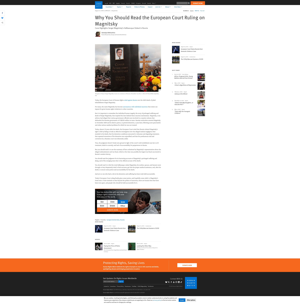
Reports (128, 7)
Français (123, 3)
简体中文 (197, 10)
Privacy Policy (120, 286)
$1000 (112, 205)
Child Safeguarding (142, 286)
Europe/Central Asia (113, 220)
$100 (112, 201)
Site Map (134, 286)
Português (138, 3)
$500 (102, 205)
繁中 (114, 3)
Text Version (151, 286)
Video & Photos (139, 7)
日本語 (133, 3)
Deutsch (128, 3)
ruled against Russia (130, 100)
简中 (110, 3)
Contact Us (106, 286)
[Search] (189, 3)
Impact (150, 7)
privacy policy (157, 300)
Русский (144, 3)
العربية (106, 3)
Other (122, 205)
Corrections (113, 286)
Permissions (128, 286)
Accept (182, 300)
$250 (123, 201)
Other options (191, 300)
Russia (122, 220)
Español (149, 3)
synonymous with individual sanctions (135, 107)
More (154, 3)
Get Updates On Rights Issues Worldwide (120, 278)
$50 (102, 201)
